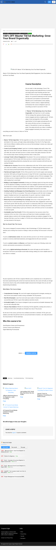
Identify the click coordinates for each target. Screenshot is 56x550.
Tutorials (22, 536)
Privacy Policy (10, 537)
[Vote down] (6, 44)
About (21, 531)
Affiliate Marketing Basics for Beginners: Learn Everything (10, 397)
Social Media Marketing (19, 378)
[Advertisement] (28, 15)
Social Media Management (14, 33)
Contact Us (3, 537)
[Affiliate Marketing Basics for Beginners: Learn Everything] (11, 388)
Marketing (5, 33)
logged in (14, 432)
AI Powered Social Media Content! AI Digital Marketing (10, 412)
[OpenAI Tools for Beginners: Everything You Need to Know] (45, 388)
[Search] (45, 2)
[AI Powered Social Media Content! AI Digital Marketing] (11, 405)
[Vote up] (9, 44)
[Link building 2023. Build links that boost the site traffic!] (28, 388)
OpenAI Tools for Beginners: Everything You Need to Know (44, 395)
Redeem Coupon (31, 353)
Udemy (30, 33)
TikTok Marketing (24, 33)
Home (4, 30)
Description (22, 538)
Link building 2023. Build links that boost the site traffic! (27, 393)
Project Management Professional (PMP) (14, 476)
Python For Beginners (9, 456)
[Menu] (2, 2)
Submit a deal (49, 2)
